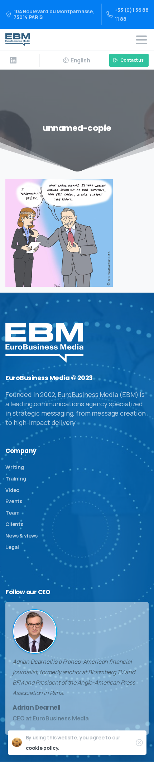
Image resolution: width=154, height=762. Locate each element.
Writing (14, 467)
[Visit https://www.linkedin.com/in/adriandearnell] (13, 60)
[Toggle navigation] (141, 40)
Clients (14, 524)
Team (12, 512)
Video (12, 490)
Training (15, 478)
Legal (12, 547)
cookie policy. (43, 747)
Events (13, 501)
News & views (21, 535)
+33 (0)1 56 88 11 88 (132, 14)
